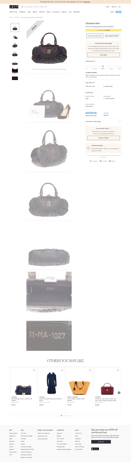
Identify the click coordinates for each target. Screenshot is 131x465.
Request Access (42, 436)
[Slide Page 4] (69, 415)
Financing (78, 444)
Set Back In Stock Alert (95, 35)
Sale (70, 12)
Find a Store (60, 438)
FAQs (76, 436)
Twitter (113, 161)
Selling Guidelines (26, 455)
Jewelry (35, 12)
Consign (23, 438)
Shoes (48, 12)
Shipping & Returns (93, 121)
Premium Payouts (26, 452)
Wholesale (76, 12)
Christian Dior (93, 23)
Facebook (104, 161)
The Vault (60, 441)
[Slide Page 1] (61, 415)
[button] (49, 43)
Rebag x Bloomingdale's (64, 449)
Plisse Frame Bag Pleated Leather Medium (100, 27)
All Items (17, 17)
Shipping (78, 438)
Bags (29, 12)
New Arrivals (13, 12)
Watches (41, 12)
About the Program (43, 433)
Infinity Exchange (26, 446)
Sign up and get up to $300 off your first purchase (104, 431)
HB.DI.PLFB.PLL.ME (91, 115)
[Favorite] (34, 370)
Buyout (23, 444)
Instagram (95, 161)
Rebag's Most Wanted (27, 449)
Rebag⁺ (59, 436)
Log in (107, 7)
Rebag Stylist (61, 446)
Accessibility (79, 449)
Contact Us (78, 433)
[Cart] (119, 7)
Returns (77, 441)
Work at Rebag (79, 446)
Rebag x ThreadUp (26, 457)
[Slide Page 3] (67, 415)
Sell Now (23, 433)
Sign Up (114, 7)
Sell (118, 12)
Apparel (64, 12)
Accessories (56, 12)
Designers (22, 12)
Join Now (103, 55)
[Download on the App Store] (95, 449)
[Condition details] (95, 61)
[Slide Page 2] (64, 415)
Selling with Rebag (26, 436)
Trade (112, 12)
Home (11, 17)
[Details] (110, 128)
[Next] (119, 392)
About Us (59, 433)
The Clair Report (62, 444)
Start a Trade (103, 138)
